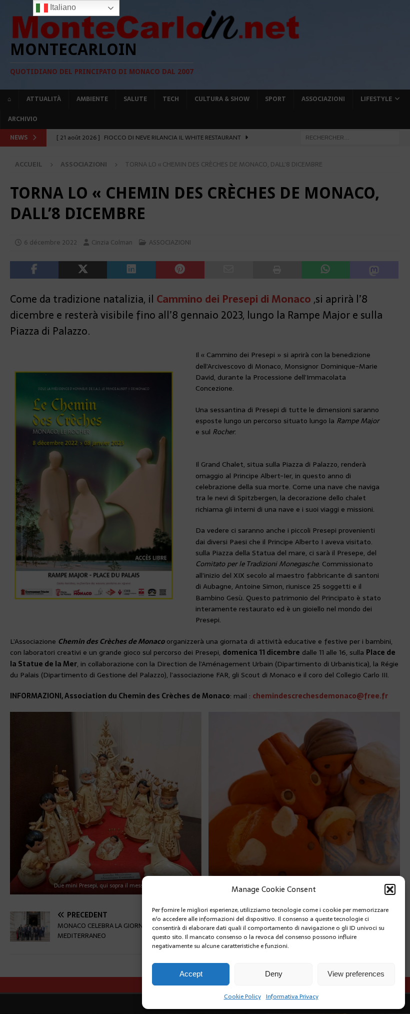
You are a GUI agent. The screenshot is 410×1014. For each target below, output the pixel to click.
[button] (390, 889)
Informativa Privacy (292, 996)
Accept (191, 973)
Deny (273, 973)
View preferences (356, 973)
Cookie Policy (242, 996)
